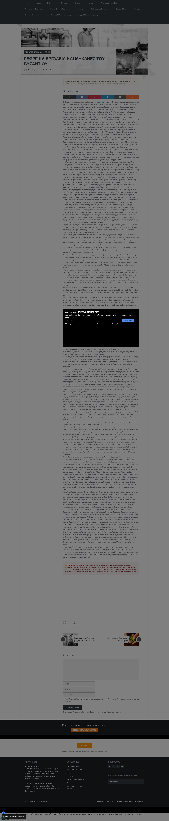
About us (109, 801)
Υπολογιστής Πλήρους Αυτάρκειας (60, 15)
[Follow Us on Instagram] (118, 766)
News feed (100, 801)
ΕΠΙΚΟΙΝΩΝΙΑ (84, 746)
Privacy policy (128, 801)
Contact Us (114, 781)
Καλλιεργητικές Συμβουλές (99, 9)
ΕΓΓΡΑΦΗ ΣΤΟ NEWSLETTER (84, 730)
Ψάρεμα (90, 3)
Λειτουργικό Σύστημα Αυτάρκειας (87, 15)
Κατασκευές (79, 9)
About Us (137, 9)
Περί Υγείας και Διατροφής (33, 9)
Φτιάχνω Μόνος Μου (32, 766)
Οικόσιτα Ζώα (71, 783)
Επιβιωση (50, 3)
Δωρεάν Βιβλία (121, 9)
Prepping (64, 3)
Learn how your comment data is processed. (105, 712)
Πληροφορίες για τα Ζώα (109, 3)
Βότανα (77, 3)
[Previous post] (63, 639)
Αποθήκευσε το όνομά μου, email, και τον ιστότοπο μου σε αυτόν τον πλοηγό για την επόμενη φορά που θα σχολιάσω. (102, 700)
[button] (25, 21)
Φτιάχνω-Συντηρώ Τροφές (58, 9)
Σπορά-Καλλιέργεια (73, 766)
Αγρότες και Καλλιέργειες (37, 52)
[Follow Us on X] (114, 766)
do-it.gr (73, 83)
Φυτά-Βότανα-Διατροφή (74, 769)
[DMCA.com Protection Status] (4, 819)
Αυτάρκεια (38, 3)
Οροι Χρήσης (139, 801)
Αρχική (27, 3)
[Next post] (139, 639)
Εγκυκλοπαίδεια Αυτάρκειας (34, 15)
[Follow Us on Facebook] (109, 766)
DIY (26, 771)
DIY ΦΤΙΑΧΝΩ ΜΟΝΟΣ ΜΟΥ (39, 801)
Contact (117, 801)
